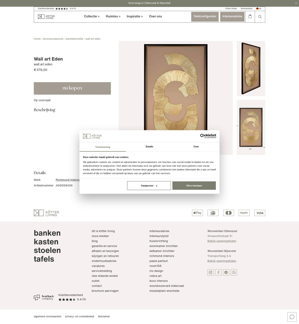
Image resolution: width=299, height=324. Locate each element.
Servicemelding (102, 271)
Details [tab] (149, 146)
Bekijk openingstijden (221, 241)
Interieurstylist (159, 236)
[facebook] (218, 272)
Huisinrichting (159, 241)
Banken (47, 234)
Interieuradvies (232, 16)
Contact (97, 286)
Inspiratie (133, 16)
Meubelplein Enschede (164, 291)
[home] (44, 16)
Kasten (46, 242)
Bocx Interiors (159, 281)
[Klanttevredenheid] (44, 297)
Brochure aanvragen (105, 291)
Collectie (90, 16)
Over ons (155, 16)
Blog (95, 241)
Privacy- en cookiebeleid (79, 316)
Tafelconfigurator (205, 16)
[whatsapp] (234, 272)
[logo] (46, 213)
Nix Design (156, 271)
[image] (176, 98)
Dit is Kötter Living (103, 231)
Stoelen (47, 251)
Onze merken (100, 236)
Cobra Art (155, 276)
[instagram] (210, 272)
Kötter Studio (231, 9)
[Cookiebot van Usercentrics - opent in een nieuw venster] (202, 136)
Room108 (155, 266)
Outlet (95, 281)
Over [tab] (196, 146)
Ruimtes (112, 16)
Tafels (44, 260)
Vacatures (98, 266)
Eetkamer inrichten (162, 251)
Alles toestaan (194, 185)
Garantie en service (104, 246)
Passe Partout (159, 261)
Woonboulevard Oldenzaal (167, 286)
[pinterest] (226, 272)
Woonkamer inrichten (164, 246)
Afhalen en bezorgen (105, 251)
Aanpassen (147, 185)
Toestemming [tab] (102, 147)
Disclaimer (104, 316)
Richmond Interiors (68, 180)
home (37, 39)
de (260, 9)
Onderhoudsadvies (104, 261)
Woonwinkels (246, 9)
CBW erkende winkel (105, 276)
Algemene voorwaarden (47, 316)
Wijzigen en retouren (105, 256)
